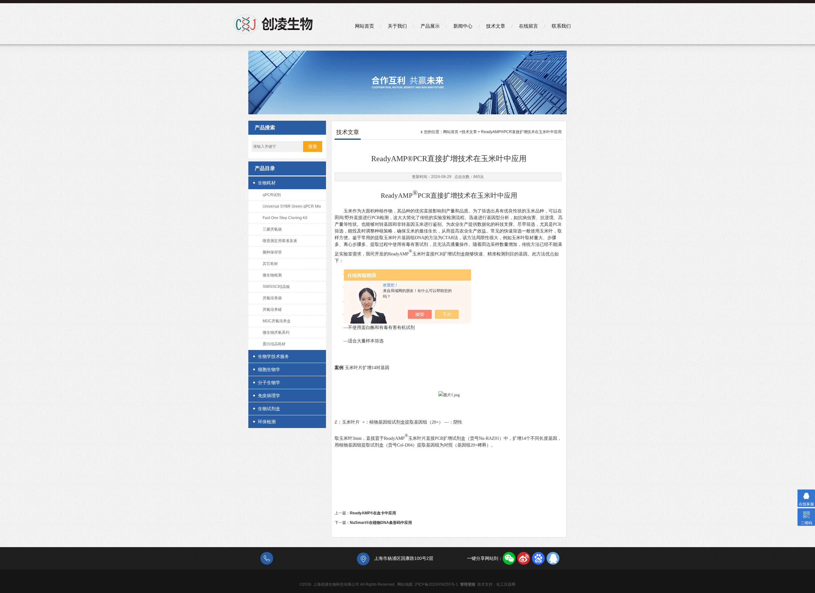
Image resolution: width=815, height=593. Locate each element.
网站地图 (405, 584)
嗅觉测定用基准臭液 (280, 241)
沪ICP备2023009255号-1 (436, 584)
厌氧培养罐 (272, 309)
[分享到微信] (509, 558)
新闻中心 (462, 26)
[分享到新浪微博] (523, 558)
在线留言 (528, 26)
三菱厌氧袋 (272, 229)
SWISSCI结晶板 (276, 286)
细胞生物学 (269, 369)
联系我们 (561, 26)
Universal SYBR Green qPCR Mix (292, 206)
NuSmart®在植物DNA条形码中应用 (381, 522)
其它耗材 (270, 263)
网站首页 (364, 26)
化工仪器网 (505, 584)
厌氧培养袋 (272, 298)
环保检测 (267, 421)
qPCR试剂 (272, 195)
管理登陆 (467, 584)
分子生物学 (269, 382)
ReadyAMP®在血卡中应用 (373, 513)
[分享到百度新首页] (538, 558)
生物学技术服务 (273, 356)
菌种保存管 (272, 252)
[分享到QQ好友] (553, 558)
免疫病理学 (269, 395)
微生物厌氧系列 (276, 332)
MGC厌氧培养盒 (277, 321)
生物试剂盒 (269, 408)
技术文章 (495, 26)
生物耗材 (267, 182)
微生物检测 (272, 275)
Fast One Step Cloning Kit (285, 218)
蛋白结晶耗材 (274, 344)
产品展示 (430, 26)
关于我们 (397, 26)
